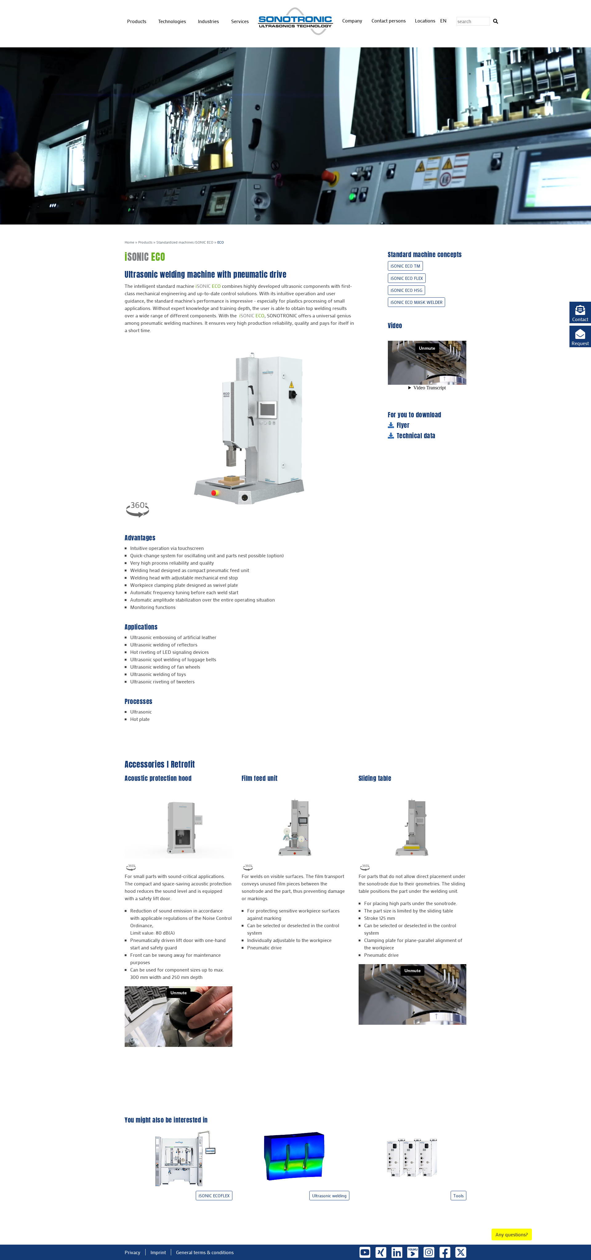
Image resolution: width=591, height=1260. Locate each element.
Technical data (416, 436)
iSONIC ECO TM (405, 266)
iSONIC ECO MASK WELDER (416, 302)
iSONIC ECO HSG (406, 290)
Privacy (132, 1252)
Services (240, 21)
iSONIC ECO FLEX (407, 278)
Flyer (403, 425)
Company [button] (353, 20)
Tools (458, 1195)
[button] (580, 312)
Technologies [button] (172, 21)
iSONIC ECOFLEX (214, 1195)
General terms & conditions (205, 1252)
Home (129, 242)
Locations (425, 20)
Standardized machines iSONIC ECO (184, 242)
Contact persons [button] (389, 20)
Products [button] (137, 21)
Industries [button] (209, 21)
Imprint (158, 1252)
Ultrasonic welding (329, 1195)
